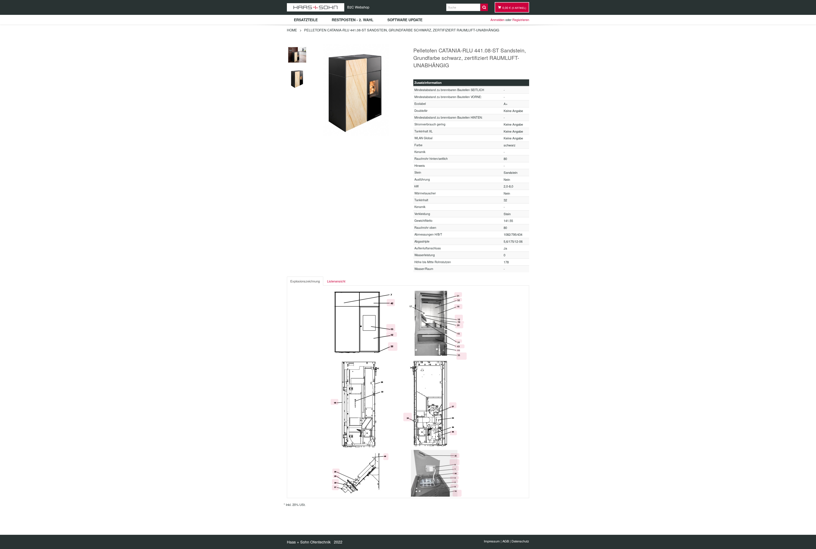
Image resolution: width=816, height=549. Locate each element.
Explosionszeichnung (305, 281)
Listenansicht (336, 281)
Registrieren (520, 19)
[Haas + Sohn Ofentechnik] (315, 7)
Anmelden (497, 19)
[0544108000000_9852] (297, 78)
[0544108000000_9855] (297, 54)
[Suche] (484, 7)
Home (292, 30)
